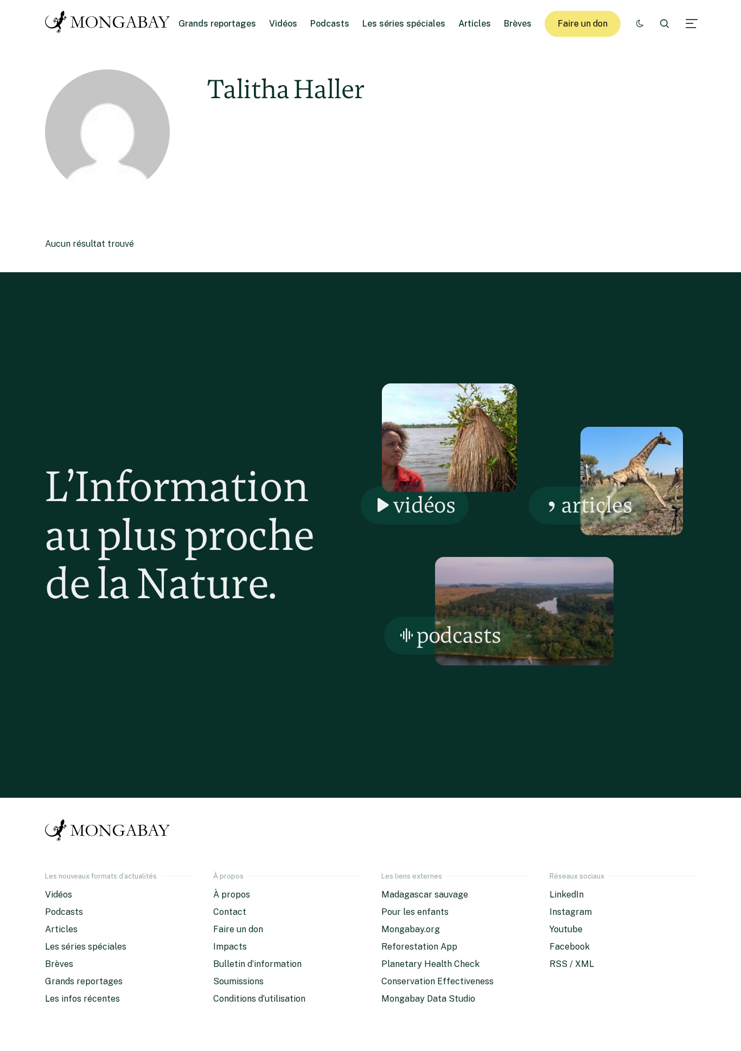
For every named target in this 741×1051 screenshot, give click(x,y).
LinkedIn (567, 894)
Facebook (570, 946)
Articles (474, 23)
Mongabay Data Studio (428, 999)
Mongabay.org (410, 929)
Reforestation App (419, 946)
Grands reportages (217, 23)
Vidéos (283, 23)
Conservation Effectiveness (437, 981)
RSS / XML (572, 964)
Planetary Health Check (430, 964)
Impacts (230, 946)
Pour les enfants (415, 912)
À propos (231, 894)
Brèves (518, 23)
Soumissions (238, 981)
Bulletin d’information (257, 964)
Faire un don (583, 23)
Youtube (566, 929)
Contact (229, 912)
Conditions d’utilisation (259, 999)
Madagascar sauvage (424, 894)
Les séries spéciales (403, 23)
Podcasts (329, 23)
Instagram (571, 912)
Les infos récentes (82, 999)
